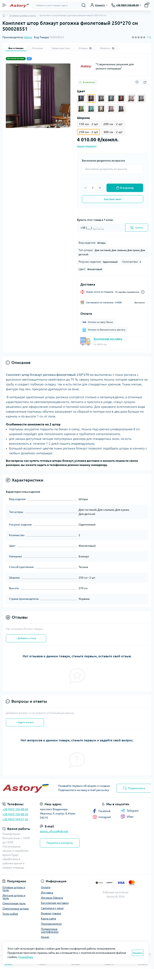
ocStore (124, 892)
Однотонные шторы (15, 908)
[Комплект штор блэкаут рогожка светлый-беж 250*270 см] (101, 109)
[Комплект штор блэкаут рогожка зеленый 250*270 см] (81, 109)
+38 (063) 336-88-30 (15, 814)
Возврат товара (51, 913)
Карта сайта (48, 918)
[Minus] (85, 188)
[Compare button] (145, 82)
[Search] (84, 5)
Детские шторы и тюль (13, 897)
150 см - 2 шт (88, 124)
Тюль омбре (10, 913)
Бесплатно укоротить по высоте (103, 160)
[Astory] (86, 66)
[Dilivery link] (143, 292)
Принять (138, 953)
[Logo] (19, 5)
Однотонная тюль (13, 903)
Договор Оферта (52, 897)
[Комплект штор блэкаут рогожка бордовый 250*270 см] (121, 98)
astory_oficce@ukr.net (54, 831)
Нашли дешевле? (87, 146)
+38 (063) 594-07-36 (15, 819)
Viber (130, 816)
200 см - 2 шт (113, 124)
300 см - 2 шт (113, 132)
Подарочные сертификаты (50, 930)
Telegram (133, 810)
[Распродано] (81, 98)
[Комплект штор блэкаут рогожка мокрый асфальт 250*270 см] (121, 109)
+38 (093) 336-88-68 (15, 809)
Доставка (47, 892)
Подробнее (25, 957)
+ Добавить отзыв (26, 638)
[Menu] (4, 5)
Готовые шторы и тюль (22, 15)
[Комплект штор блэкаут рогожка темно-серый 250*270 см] (101, 98)
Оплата (45, 887)
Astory (28, 37)
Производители (51, 923)
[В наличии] (131, 98)
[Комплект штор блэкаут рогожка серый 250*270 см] (141, 98)
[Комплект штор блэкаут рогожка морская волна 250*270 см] (91, 109)
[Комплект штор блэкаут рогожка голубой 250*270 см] (111, 98)
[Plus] (100, 188)
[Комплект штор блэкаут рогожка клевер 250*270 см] (111, 109)
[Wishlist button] (137, 82)
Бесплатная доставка (108, 338)
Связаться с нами (52, 908)
